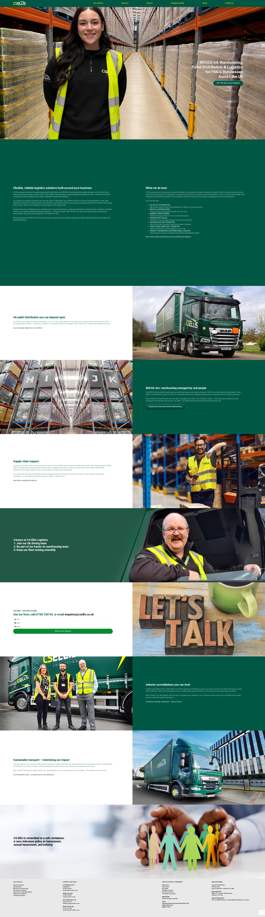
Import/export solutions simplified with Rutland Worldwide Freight (174, 233)
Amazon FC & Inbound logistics (22, 892)
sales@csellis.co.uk (69, 897)
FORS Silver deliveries (20, 893)
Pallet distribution (18, 885)
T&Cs (187, 903)
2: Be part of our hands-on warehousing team (41, 546)
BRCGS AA (165, 885)
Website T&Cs (166, 907)
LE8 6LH (230, 899)
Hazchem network (167, 892)
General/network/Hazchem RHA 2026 (173, 903)
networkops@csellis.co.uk (71, 910)
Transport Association (169, 893)
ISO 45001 (165, 888)
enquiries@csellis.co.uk (79, 614)
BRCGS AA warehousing (20, 888)
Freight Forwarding (19, 895)
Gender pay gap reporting (170, 898)
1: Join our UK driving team (30, 543)
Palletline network (167, 890)
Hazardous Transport (19, 890)
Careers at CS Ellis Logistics (31, 540)
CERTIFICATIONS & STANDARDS (172, 882)
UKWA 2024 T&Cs (167, 905)
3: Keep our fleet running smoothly (35, 550)
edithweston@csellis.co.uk (71, 903)
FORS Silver (165, 887)
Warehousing (17, 887)
